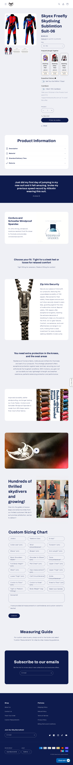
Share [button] (45, 126)
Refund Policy (42, 711)
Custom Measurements (12, 720)
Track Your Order (10, 715)
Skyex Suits (57, 754)
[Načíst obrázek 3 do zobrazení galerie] (24, 51)
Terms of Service (43, 715)
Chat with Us (63, 760)
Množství (43, 106)
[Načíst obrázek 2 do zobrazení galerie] (16, 51)
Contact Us (8, 711)
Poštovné (43, 39)
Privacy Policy (42, 720)
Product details (45, 73)
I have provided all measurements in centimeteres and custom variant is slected (36, 607)
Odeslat (14, 615)
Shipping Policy (42, 707)
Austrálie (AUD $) (12, 751)
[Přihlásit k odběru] (51, 673)
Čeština (25, 751)
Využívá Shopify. (64, 754)
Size (42, 42)
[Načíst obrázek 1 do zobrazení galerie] (8, 51)
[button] (6, 4)
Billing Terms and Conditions (47, 724)
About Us (8, 707)
